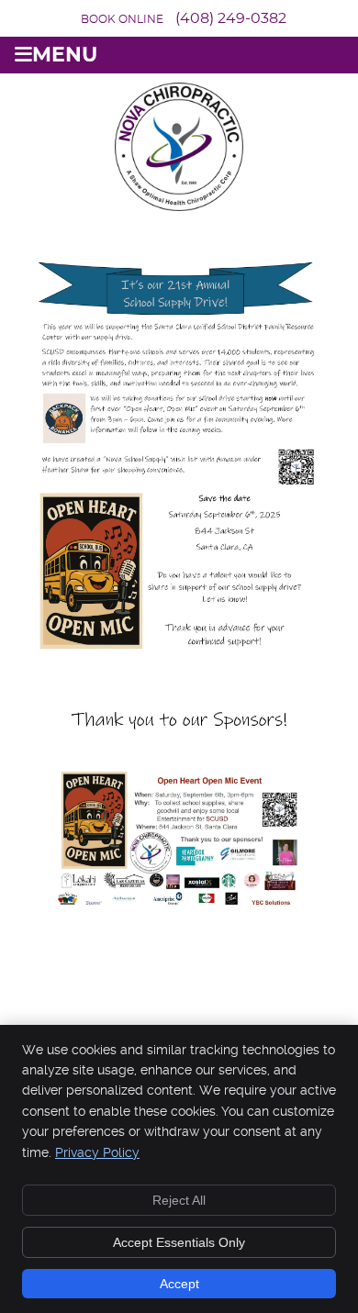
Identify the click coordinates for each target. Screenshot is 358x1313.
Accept (179, 1283)
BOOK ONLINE (122, 19)
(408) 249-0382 (230, 18)
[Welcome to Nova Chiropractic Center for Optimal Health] (179, 205)
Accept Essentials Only (179, 1242)
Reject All (179, 1200)
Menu (64, 55)
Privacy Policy (97, 1152)
